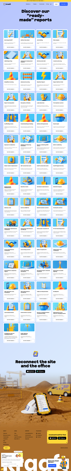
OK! (17, 465)
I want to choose (6, 465)
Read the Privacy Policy (7, 462)
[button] (28, 4)
